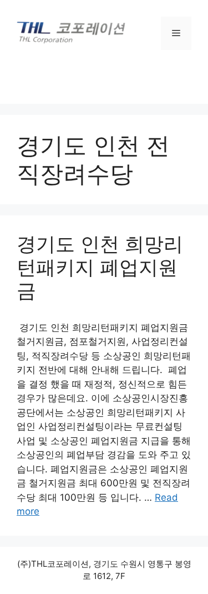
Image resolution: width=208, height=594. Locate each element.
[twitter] (104, 77)
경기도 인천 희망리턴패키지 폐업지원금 (100, 267)
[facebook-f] (81, 77)
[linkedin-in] (128, 77)
